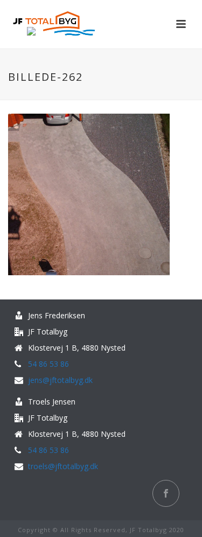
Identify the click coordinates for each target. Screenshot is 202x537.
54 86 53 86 (48, 364)
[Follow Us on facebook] (165, 493)
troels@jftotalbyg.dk (63, 466)
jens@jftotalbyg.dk (60, 380)
